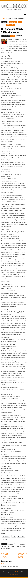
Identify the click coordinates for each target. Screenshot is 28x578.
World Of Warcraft (5, 548)
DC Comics (22, 544)
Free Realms (4, 546)
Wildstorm (22, 546)
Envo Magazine (14, 574)
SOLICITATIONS (10, 24)
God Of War (11, 546)
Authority (16, 544)
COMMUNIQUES (13, 22)
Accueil (3, 18)
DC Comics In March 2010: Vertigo (6, 555)
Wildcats (17, 546)
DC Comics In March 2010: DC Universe (21, 555)
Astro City (10, 544)
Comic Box (19, 35)
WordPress (17, 572)
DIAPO (20, 22)
